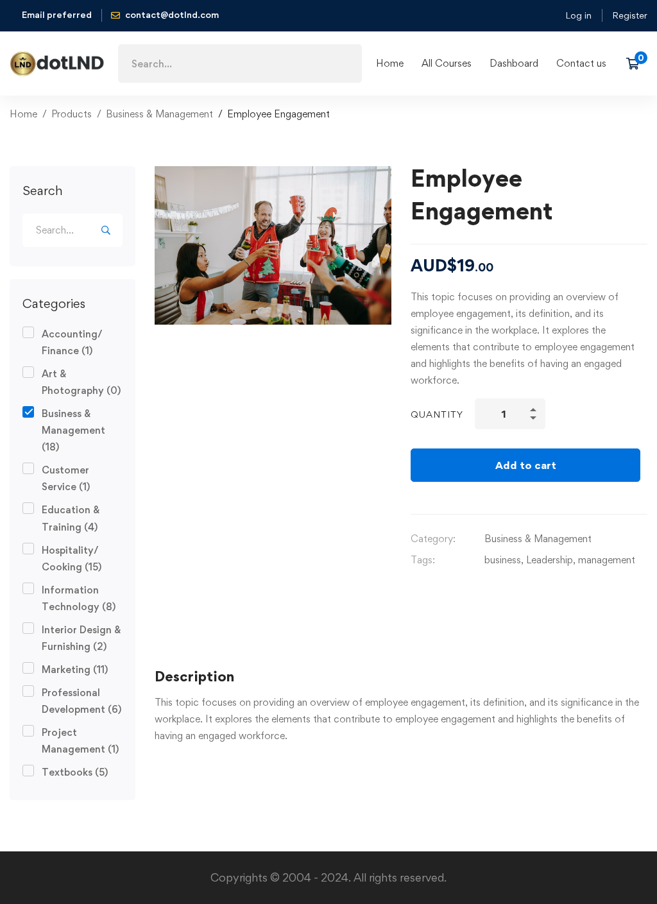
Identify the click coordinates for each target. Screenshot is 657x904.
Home (23, 114)
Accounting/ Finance (72, 342)
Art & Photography (81, 382)
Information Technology (78, 598)
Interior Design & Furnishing (81, 638)
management (606, 560)
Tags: (423, 560)
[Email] (415, 589)
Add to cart (525, 465)
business (502, 560)
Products (71, 114)
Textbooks (75, 772)
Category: (433, 539)
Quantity (437, 414)
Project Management (80, 740)
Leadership (549, 560)
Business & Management (159, 114)
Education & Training (70, 518)
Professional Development (81, 701)
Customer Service (66, 478)
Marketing (75, 669)
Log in (578, 15)
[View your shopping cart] (637, 63)
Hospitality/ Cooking (71, 558)
